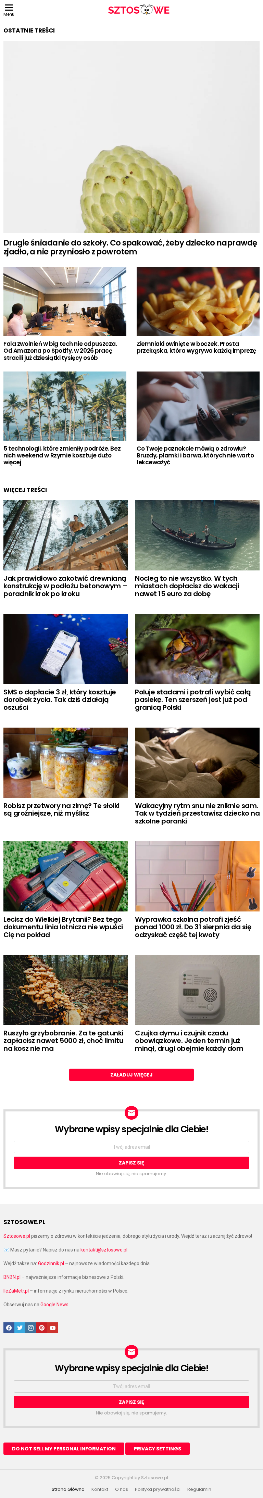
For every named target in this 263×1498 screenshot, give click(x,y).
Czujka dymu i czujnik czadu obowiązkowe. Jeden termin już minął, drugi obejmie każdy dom (189, 1040)
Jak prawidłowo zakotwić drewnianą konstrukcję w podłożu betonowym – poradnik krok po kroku (65, 586)
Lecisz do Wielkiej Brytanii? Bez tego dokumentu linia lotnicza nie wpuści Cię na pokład (63, 927)
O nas (121, 1489)
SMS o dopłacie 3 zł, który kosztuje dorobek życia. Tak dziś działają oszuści (59, 699)
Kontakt (99, 1489)
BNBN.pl (12, 1277)
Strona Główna (68, 1489)
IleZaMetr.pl (16, 1291)
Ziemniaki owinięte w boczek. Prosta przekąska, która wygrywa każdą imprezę (196, 347)
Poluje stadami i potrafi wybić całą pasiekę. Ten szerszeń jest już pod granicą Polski (193, 699)
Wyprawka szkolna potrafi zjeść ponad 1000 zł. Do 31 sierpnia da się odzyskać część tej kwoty (193, 927)
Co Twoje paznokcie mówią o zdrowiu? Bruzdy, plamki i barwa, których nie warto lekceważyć (195, 455)
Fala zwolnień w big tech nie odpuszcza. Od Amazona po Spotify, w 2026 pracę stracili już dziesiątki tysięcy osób (60, 351)
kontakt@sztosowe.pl (103, 1249)
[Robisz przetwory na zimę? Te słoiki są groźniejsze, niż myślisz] (65, 763)
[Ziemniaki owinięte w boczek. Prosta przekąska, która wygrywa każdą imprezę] (198, 301)
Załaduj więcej (131, 1074)
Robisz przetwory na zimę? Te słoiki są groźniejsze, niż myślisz (61, 809)
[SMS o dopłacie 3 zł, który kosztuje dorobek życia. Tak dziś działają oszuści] (65, 649)
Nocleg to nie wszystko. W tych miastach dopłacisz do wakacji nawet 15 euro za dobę (187, 586)
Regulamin (199, 1489)
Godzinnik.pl (51, 1263)
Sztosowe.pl (16, 1236)
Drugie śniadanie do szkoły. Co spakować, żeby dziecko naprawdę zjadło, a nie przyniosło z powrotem (130, 247)
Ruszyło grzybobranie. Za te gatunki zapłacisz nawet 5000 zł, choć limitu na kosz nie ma (63, 1040)
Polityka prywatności (157, 1489)
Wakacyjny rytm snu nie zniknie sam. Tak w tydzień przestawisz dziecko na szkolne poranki (197, 813)
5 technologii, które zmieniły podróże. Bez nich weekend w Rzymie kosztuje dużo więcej (62, 455)
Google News (54, 1304)
